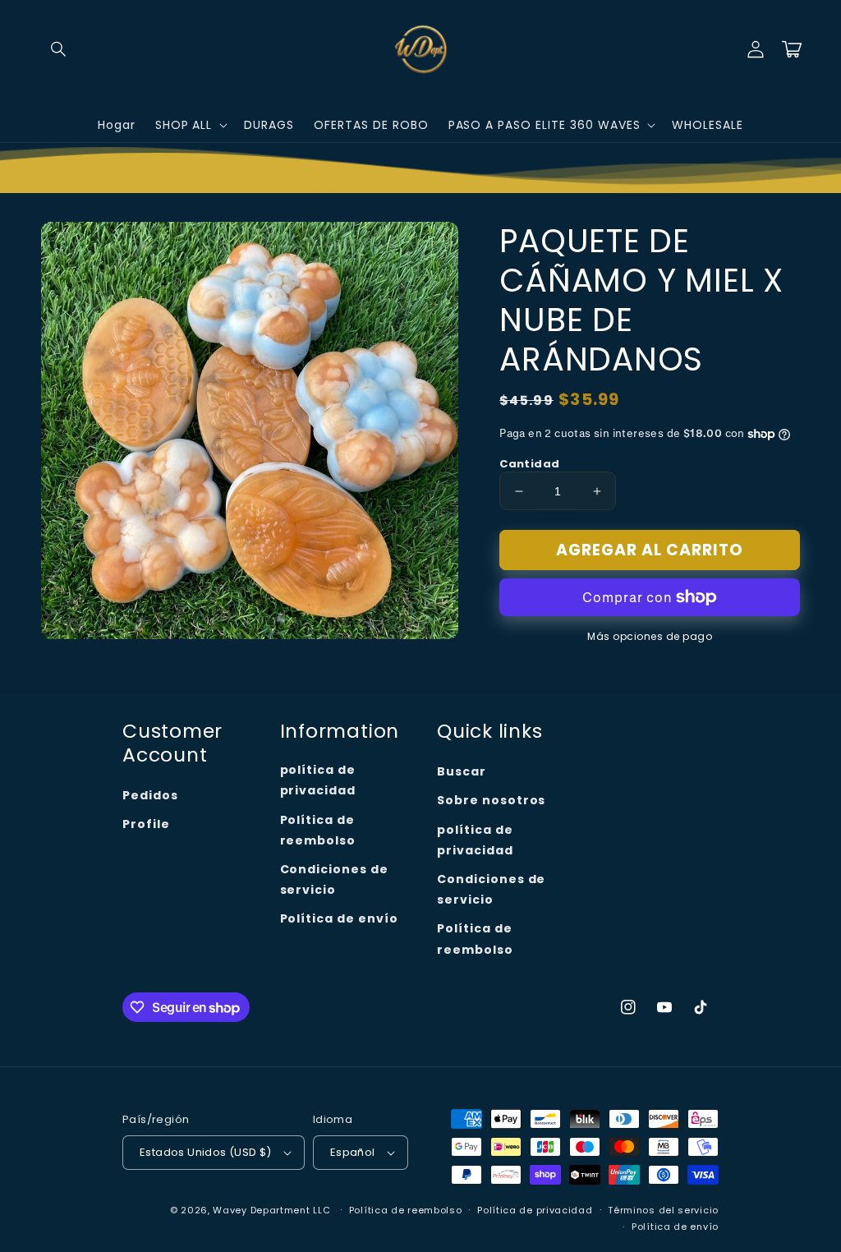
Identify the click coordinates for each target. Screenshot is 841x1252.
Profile (146, 824)
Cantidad (529, 464)
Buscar (461, 771)
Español (352, 1152)
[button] (59, 49)
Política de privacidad (534, 1210)
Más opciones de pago (649, 636)
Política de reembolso (318, 830)
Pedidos (150, 795)
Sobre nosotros (491, 800)
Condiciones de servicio (334, 879)
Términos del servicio (663, 1210)
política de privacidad (318, 780)
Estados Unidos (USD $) (206, 1152)
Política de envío (339, 918)
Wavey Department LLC (271, 1210)
